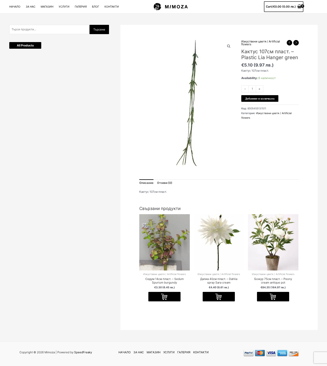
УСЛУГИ (64, 6)
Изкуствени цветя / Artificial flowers (260, 43)
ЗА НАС (30, 6)
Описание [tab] (146, 183)
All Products (25, 45)
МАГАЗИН (47, 6)
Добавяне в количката (260, 98)
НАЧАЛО (14, 6)
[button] (228, 46)
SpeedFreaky (83, 352)
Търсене (99, 29)
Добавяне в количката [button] (164, 296)
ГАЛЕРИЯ (81, 6)
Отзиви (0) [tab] (164, 183)
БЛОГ (95, 6)
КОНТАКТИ (111, 6)
